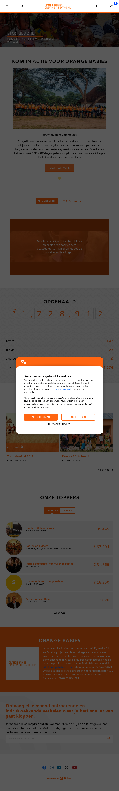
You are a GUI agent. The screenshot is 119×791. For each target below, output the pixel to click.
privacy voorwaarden (62, 389)
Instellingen (78, 417)
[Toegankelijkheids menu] (115, 3)
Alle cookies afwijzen (59, 424)
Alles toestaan (41, 417)
